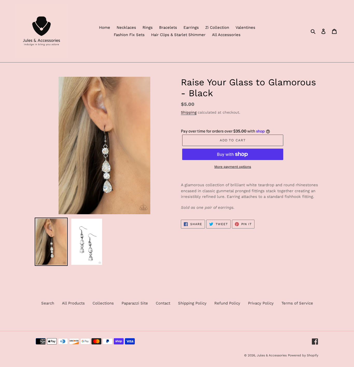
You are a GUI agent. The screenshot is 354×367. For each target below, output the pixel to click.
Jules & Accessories (272, 355)
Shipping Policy (192, 303)
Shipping (188, 112)
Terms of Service (297, 303)
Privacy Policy (261, 303)
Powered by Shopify (303, 355)
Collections (103, 303)
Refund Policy (227, 303)
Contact (163, 303)
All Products (73, 303)
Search (47, 303)
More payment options (232, 167)
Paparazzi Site (135, 303)
